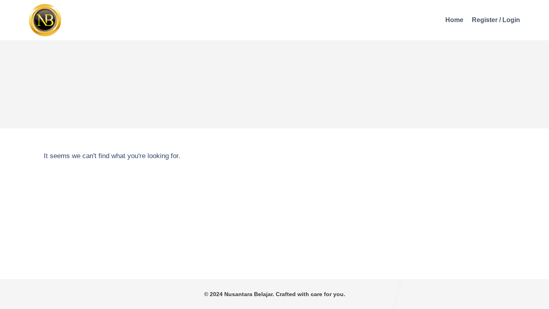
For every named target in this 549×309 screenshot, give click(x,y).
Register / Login (496, 19)
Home (454, 19)
